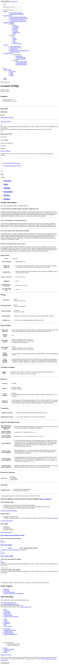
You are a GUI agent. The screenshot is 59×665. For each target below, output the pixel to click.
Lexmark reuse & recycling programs (19, 18)
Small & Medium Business (16, 12)
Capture (15, 42)
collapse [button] (3, 541)
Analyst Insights (8, 626)
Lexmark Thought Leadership (11, 616)
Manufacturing (16, 32)
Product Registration (21, 57)
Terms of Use (7, 650)
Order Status (7, 590)
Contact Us (6, 622)
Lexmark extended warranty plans (18, 21)
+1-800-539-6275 (7, 602)
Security (15, 39)
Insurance (15, 29)
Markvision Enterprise (21, 64)
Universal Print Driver (21, 63)
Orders (11, 74)
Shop (5, 68)
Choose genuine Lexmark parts (17, 19)
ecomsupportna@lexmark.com (11, 604)
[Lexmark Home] (14, 1)
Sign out (12, 75)
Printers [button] (5, 11)
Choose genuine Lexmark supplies (18, 17)
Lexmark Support (24, 606)
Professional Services (15, 52)
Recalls (5, 652)
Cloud (14, 38)
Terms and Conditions (9, 649)
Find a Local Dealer (5, 151)
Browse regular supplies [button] (7, 556)
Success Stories (7, 612)
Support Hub (19, 56)
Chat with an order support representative (14, 593)
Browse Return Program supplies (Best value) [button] (12, 535)
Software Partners (17, 43)
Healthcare (15, 28)
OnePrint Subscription (15, 46)
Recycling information (9, 592)
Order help (6, 589)
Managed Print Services (15, 47)
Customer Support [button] (8, 53)
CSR (5, 624)
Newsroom (6, 611)
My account (13, 71)
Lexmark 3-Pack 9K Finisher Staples (10, 549)
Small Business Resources (10, 630)
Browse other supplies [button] (6, 544)
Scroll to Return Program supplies (9, 510)
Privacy (5, 648)
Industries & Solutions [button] (9, 22)
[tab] (31, 181)
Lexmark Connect (8, 631)
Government (16, 26)
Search (5, 7)
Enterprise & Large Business (17, 14)
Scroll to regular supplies (7, 520)
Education (15, 31)
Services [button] (6, 45)
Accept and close (5, 663)
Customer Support (8, 615)
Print (14, 40)
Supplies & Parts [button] (8, 15)
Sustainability (7, 623)
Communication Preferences (10, 634)
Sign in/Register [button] (7, 70)
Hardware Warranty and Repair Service (19, 50)
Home (5, 78)
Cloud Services (13, 49)
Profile (11, 72)
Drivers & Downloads (21, 61)
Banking (15, 25)
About (5, 619)
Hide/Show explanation (45, 499)
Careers (5, 620)
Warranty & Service (21, 59)
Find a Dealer (7, 613)
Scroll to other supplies (6, 532)
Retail (14, 33)
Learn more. (55, 518)
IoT (14, 36)
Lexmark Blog (7, 628)
